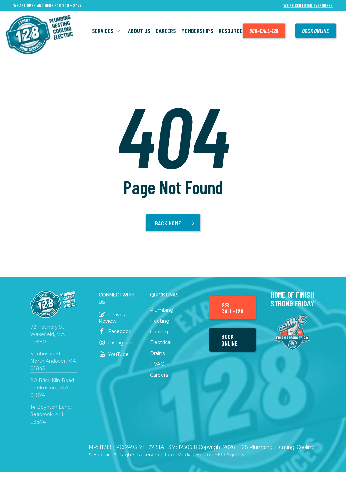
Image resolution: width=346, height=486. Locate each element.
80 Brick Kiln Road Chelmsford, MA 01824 (52, 387)
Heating (159, 321)
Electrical (160, 342)
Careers (159, 375)
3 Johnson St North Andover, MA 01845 (53, 361)
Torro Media (178, 455)
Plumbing (161, 310)
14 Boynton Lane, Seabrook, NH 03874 (51, 414)
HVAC (157, 364)
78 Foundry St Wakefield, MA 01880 (47, 334)
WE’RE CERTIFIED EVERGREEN (308, 5)
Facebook (119, 331)
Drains (157, 353)
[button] (232, 307)
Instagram (119, 343)
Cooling (159, 332)
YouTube (118, 354)
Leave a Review (113, 318)
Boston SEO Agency (220, 455)
